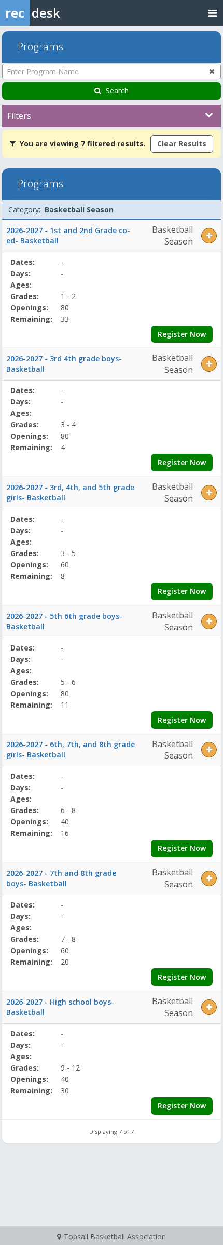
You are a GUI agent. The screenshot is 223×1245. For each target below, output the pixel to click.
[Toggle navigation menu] (212, 13)
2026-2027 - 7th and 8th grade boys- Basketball (61, 878)
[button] (209, 235)
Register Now (182, 334)
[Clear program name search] (211, 71)
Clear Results (181, 143)
